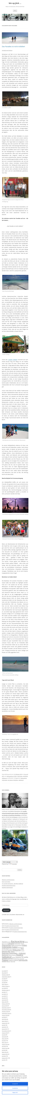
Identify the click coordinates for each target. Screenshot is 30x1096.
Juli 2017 (4, 1025)
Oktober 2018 (5, 1011)
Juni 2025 (4, 980)
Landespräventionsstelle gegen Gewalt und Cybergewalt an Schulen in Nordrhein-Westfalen (14, 813)
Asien (9, 942)
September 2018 (6, 1013)
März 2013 (4, 1052)
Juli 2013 (4, 1050)
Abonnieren (6, 910)
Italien (15, 947)
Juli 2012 (4, 1056)
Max (22, 949)
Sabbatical (4, 778)
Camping (11, 943)
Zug (14, 961)
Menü (15, 10)
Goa (12, 945)
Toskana (11, 960)
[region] (15, 1082)
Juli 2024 (4, 982)
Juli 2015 (4, 1040)
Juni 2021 (4, 994)
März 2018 (4, 1021)
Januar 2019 (4, 1005)
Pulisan (22, 950)
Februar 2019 (5, 1004)
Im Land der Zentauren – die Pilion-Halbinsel (12, 883)
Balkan (26, 942)
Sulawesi (5, 959)
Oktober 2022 (5, 990)
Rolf (3, 926)
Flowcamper (6, 945)
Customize (15, 1088)
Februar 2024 (5, 986)
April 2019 (4, 1000)
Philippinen (17, 950)
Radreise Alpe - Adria (8, 952)
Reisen (10, 955)
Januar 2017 (4, 1029)
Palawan (10, 950)
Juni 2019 (4, 996)
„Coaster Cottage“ (12, 359)
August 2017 (5, 1023)
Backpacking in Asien (12, 776)
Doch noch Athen (6, 881)
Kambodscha (21, 947)
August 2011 (5, 1058)
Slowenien (18, 957)
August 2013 (5, 1048)
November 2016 (6, 1031)
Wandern (8, 961)
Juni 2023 (4, 988)
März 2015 (4, 1042)
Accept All (15, 1084)
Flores (22, 943)
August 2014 (5, 1044)
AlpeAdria (5, 942)
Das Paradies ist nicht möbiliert (13, 46)
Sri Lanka (25, 957)
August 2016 (5, 1033)
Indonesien (20, 776)
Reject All (15, 1092)
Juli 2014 (4, 1046)
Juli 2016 (4, 1035)
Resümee (14, 955)
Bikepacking (4, 943)
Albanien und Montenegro (8, 879)
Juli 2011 (4, 1060)
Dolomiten (17, 943)
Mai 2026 (4, 973)
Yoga (12, 961)
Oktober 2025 (5, 974)
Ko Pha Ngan (5, 949)
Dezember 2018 (5, 1007)
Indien (24, 945)
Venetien (4, 961)
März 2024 (4, 984)
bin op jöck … (15, 3)
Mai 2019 (4, 998)
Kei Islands (10, 780)
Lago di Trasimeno (13, 949)
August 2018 (5, 1015)
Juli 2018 (4, 1017)
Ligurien (19, 949)
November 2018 (6, 1009)
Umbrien (15, 960)
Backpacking (24, 778)
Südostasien (16, 958)
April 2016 (4, 1036)
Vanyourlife (23, 960)
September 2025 (6, 976)
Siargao (13, 957)
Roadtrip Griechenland (7, 887)
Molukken (25, 776)
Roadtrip (19, 955)
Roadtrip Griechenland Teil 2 (8, 885)
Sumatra (10, 959)
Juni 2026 (4, 971)
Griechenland (18, 945)
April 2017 (4, 1027)
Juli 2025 (4, 978)
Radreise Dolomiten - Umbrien (14, 953)
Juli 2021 (4, 992)
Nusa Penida (5, 950)
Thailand (5, 960)
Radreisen (5, 955)
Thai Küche (22, 958)
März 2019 (4, 1002)
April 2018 (4, 1019)
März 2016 (4, 1038)
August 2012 (5, 1054)
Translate (14, 864)
